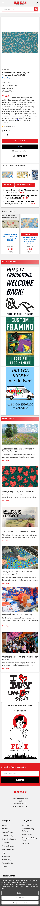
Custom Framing (7, 835)
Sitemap (4, 867)
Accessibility (6, 856)
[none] (20, 42)
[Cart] (37, 3)
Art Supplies (26, 825)
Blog (3, 853)
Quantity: (6, 131)
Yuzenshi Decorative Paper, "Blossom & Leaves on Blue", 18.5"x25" (30, 240)
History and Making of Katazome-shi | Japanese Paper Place (17, 573)
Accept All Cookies (20, 902)
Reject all (20, 898)
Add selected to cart (24, 185)
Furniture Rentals (7, 832)
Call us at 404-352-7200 (20, 807)
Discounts (5, 829)
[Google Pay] (20, 146)
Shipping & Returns (8, 846)
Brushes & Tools (27, 834)
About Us (5, 825)
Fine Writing (26, 843)
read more (5, 460)
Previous (3, 234)
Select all (8, 185)
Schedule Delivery (8, 849)
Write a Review (7, 78)
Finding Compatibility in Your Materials (18, 491)
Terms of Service (7, 863)
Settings (20, 893)
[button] (20, 735)
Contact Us (5, 842)
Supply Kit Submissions (9, 839)
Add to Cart (29, 234)
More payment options (20, 151)
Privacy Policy (6, 860)
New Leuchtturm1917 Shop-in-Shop (17, 614)
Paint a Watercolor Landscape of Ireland (18, 531)
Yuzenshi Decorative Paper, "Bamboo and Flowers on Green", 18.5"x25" (10, 237)
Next (37, 234)
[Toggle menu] (3, 3)
